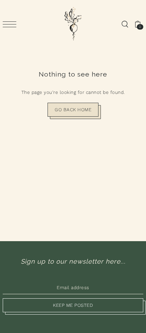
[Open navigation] (11, 24)
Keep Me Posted (73, 305)
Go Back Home (73, 109)
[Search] (124, 24)
